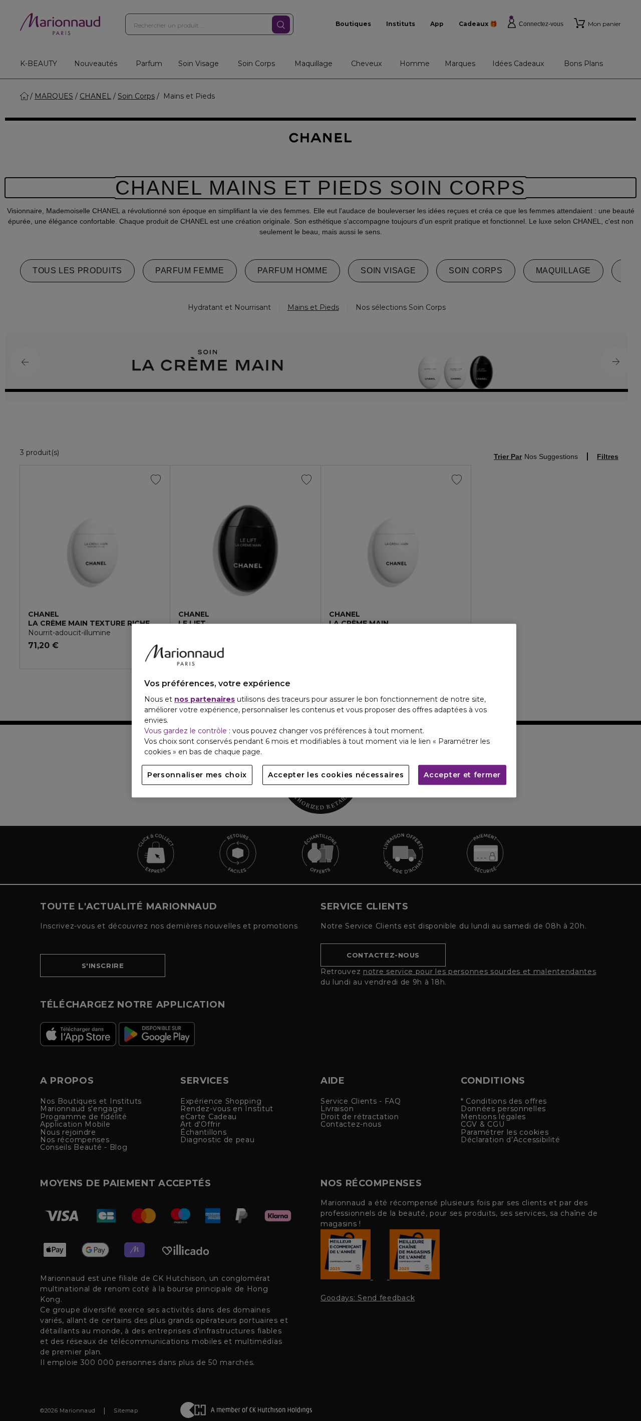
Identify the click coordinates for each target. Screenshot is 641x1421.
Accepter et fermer (462, 774)
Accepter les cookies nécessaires (336, 774)
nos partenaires (204, 699)
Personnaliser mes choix (197, 774)
